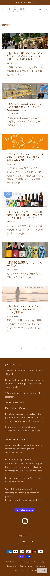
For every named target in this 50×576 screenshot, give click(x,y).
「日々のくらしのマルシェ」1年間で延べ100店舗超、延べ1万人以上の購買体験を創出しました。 (25, 157)
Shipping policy (40, 566)
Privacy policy (12, 566)
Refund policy (39, 562)
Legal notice (35, 570)
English (24, 541)
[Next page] (44, 348)
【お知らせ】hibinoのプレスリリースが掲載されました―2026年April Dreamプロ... (24, 106)
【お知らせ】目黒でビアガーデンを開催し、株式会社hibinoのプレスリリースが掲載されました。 (24, 56)
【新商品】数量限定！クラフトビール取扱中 (24, 264)
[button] (3, 9)
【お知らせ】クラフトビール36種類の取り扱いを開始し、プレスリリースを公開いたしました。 (24, 215)
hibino (14, 562)
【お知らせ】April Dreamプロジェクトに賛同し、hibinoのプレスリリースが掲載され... (25, 309)
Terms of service (26, 566)
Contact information (21, 570)
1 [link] (6, 348)
